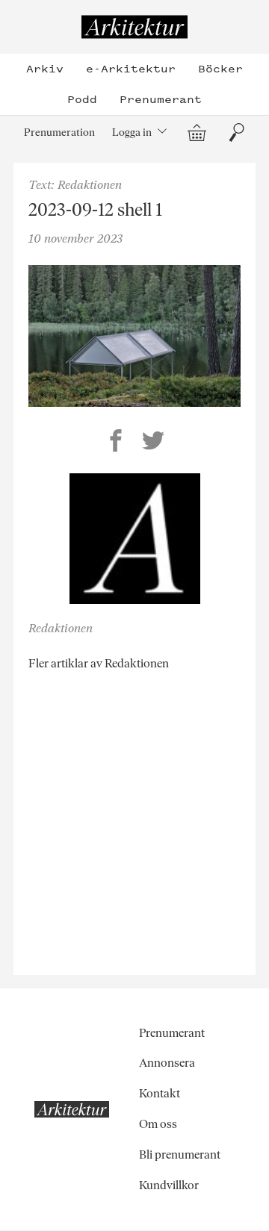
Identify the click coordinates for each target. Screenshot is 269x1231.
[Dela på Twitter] (153, 443)
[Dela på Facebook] (115, 443)
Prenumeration (59, 132)
